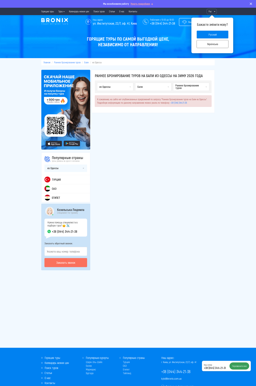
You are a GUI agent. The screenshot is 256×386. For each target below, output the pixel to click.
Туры (60, 11)
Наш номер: (208, 365)
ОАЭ (125, 365)
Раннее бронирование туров (67, 62)
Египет (126, 369)
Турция (126, 362)
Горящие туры (47, 11)
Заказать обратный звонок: (58, 243)
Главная (47, 62)
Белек (89, 365)
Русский (212, 34)
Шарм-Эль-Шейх (94, 362)
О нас (121, 11)
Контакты (133, 11)
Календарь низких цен (79, 11)
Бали (86, 62)
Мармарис (91, 369)
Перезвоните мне (239, 366)
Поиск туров (99, 11)
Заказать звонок (65, 262)
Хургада (89, 373)
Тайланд (127, 373)
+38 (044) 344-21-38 (162, 23)
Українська (212, 44)
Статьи (112, 11)
